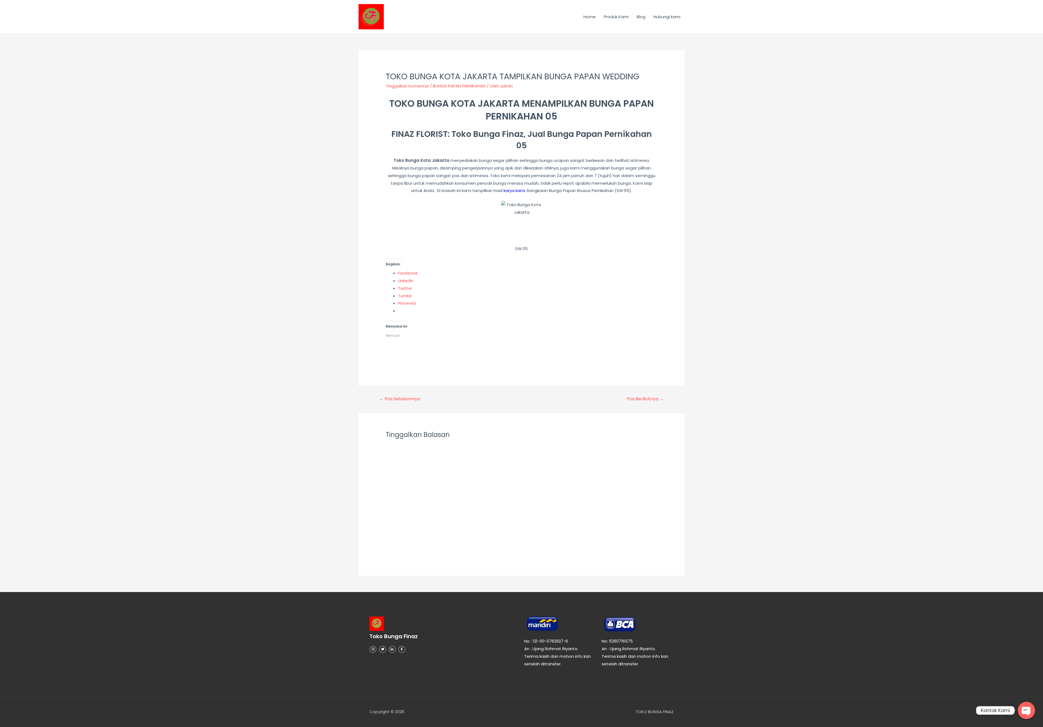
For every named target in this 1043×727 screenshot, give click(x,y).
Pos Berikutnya (645, 399)
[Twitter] (382, 649)
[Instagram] (372, 649)
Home (589, 17)
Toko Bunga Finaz (487, 134)
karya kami (513, 190)
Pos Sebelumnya (399, 399)
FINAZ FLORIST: (420, 134)
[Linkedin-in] (392, 649)
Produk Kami (616, 17)
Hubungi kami (667, 17)
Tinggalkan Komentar (407, 86)
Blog (641, 17)
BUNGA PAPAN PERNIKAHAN (459, 86)
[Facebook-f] (401, 649)
